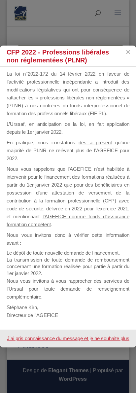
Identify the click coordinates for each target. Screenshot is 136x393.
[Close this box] (127, 52)
